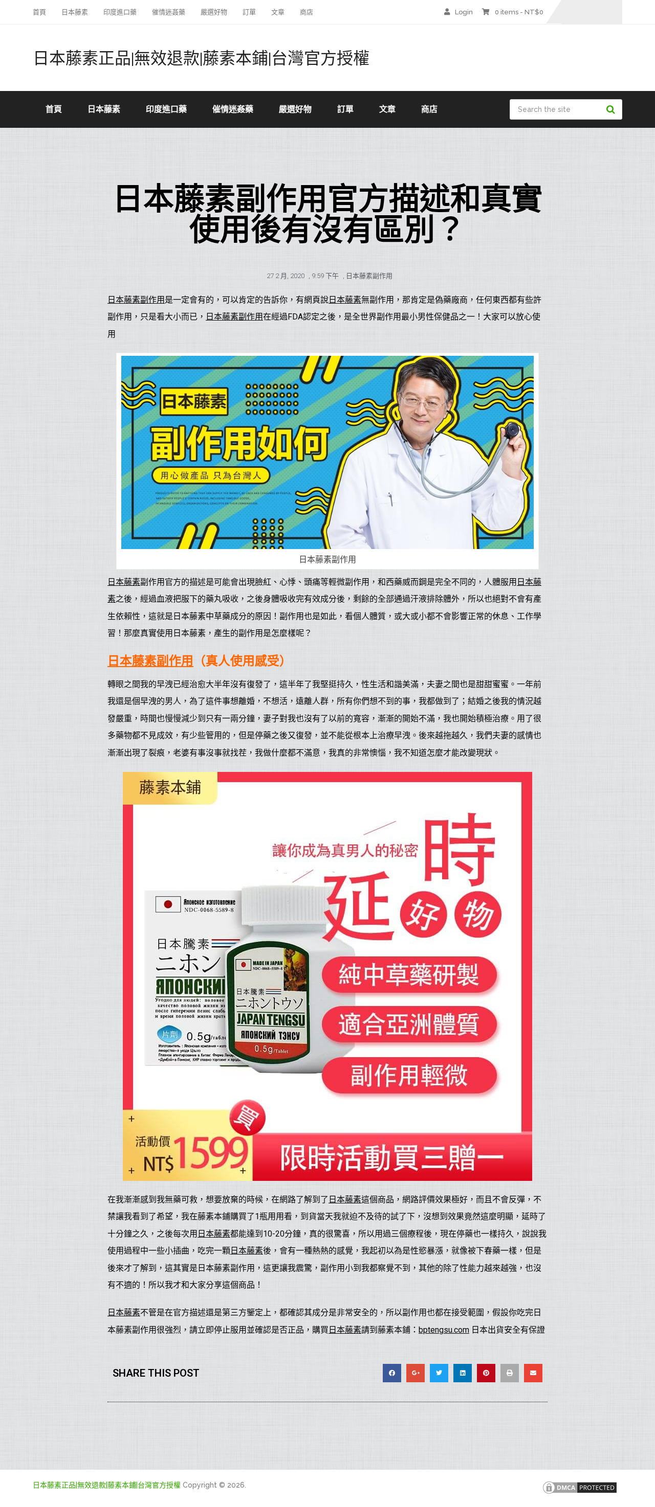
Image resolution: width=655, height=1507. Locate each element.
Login (464, 12)
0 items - (519, 12)
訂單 (249, 12)
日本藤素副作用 (369, 276)
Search (612, 109)
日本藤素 (74, 12)
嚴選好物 (214, 12)
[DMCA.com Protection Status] (579, 1493)
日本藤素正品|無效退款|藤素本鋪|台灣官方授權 (201, 58)
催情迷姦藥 (168, 12)
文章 (278, 12)
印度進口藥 (120, 12)
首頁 (39, 12)
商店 (306, 12)
